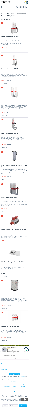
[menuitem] (3, 7)
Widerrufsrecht (7, 386)
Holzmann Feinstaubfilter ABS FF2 (10, 294)
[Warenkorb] (26, 7)
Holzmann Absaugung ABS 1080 (9, 133)
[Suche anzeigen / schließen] (17, 7)
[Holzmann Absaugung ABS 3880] (14, 92)
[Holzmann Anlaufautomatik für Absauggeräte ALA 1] (14, 221)
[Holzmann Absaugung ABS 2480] (14, 60)
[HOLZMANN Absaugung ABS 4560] (14, 317)
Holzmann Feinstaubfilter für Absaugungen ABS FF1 (14, 166)
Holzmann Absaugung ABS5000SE (10, 36)
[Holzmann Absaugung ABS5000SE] (14, 28)
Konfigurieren (22, 406)
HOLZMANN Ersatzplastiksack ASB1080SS (12, 262)
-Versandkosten (22, 376)
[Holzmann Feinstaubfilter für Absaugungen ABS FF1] (14, 156)
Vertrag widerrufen (14, 374)
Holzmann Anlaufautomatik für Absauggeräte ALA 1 (13, 230)
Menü (4, 7)
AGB (18, 386)
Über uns (4, 384)
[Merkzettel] (20, 7)
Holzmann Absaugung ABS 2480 (9, 69)
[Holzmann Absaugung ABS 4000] (14, 189)
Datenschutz (13, 386)
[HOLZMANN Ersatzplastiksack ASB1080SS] (14, 253)
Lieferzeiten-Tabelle (14, 381)
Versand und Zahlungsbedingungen (19, 384)
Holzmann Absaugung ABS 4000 (9, 197)
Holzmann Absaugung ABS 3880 (9, 101)
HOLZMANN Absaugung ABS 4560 (10, 326)
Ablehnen (5, 406)
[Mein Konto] (23, 7)
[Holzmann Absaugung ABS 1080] (14, 124)
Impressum (23, 386)
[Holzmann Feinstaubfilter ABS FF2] (14, 285)
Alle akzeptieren (13, 406)
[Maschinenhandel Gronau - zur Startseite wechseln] (6, 2)
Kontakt (8, 384)
